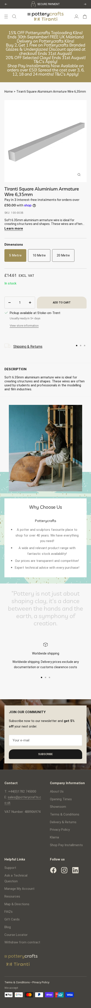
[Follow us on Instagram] (64, 870)
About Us (57, 791)
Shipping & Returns (27, 346)
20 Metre (63, 255)
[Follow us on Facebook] (53, 870)
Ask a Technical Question (15, 878)
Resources (12, 896)
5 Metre (15, 255)
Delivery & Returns (63, 822)
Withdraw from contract (22, 942)
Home (8, 91)
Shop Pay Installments (66, 845)
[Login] (76, 17)
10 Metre (39, 255)
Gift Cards (12, 919)
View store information (24, 325)
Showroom (58, 807)
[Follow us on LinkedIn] (75, 870)
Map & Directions (16, 904)
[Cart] (85, 16)
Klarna (54, 837)
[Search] (14, 17)
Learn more (13, 228)
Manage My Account (19, 889)
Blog (7, 927)
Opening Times (61, 799)
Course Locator (16, 935)
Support (10, 868)
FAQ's (8, 912)
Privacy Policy (60, 830)
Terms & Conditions (64, 814)
